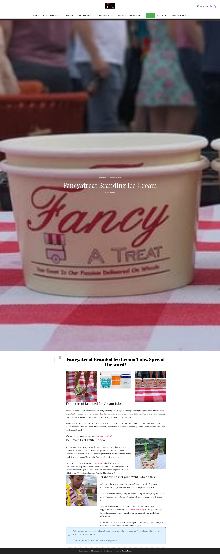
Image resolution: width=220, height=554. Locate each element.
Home (34, 16)
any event (98, 463)
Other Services (104, 16)
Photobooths (84, 16)
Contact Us (135, 16)
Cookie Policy (127, 551)
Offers (120, 16)
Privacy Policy (179, 16)
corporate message (136, 509)
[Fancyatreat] (110, 6)
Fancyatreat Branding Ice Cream (110, 185)
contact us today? (104, 436)
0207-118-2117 (161, 16)
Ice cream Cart (50, 16)
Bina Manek (111, 192)
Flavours (68, 16)
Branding (102, 177)
